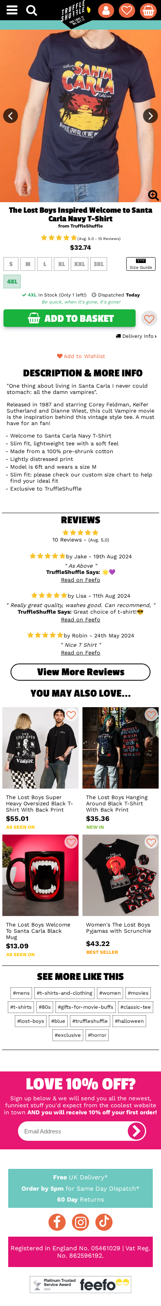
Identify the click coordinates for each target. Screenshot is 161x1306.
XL (61, 264)
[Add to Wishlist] (149, 318)
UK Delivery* (80, 1177)
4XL (12, 282)
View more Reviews (80, 672)
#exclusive (68, 1035)
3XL (99, 264)
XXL (79, 264)
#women (110, 993)
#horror (97, 1035)
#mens (21, 993)
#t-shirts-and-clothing (64, 993)
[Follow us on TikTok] (104, 1222)
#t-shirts (21, 1007)
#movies (138, 993)
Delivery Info (138, 336)
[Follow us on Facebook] (57, 1222)
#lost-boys (30, 1021)
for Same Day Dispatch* (80, 1188)
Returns (80, 1199)
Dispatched (119, 295)
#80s (45, 1007)
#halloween (129, 1021)
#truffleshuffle (90, 1021)
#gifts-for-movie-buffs (85, 1007)
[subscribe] (136, 1131)
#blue (58, 1021)
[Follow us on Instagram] (80, 1222)
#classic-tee (135, 1007)
